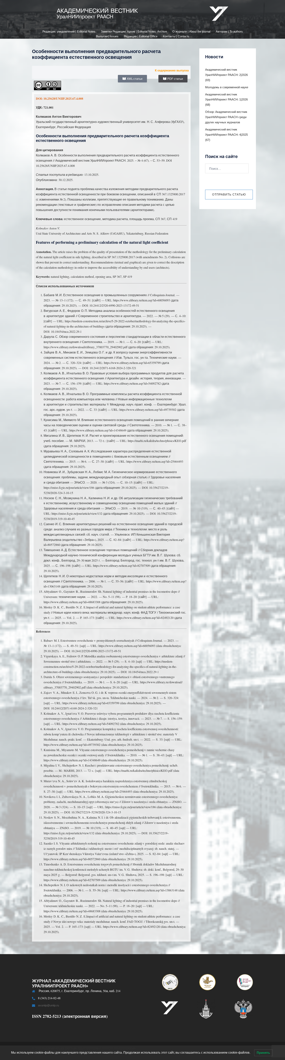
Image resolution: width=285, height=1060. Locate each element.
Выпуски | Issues (107, 36)
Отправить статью (229, 194)
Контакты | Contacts (176, 36)
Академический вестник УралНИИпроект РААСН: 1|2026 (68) (226, 99)
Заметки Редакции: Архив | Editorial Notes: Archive (134, 31)
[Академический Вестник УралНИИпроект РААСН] (142, 14)
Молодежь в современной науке (226, 87)
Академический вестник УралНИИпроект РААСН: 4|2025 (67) (226, 135)
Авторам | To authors (229, 31)
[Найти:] (227, 168)
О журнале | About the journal (191, 31)
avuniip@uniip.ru (48, 1005)
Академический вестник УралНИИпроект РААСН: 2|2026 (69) (226, 75)
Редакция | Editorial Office (140, 36)
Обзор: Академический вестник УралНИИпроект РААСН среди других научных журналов (226, 117)
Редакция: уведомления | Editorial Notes (68, 31)
